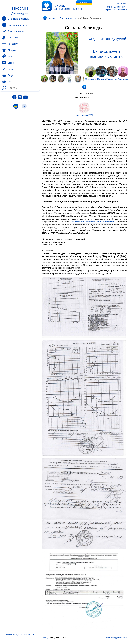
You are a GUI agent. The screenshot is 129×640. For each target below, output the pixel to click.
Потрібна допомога (18, 25)
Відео (11, 63)
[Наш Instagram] (20, 97)
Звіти (10, 69)
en (24, 106)
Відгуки (12, 50)
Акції (10, 75)
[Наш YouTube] (25, 97)
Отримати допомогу (18, 19)
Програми (13, 37)
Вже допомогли (68, 18)
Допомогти (84, 2)
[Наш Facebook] (14, 97)
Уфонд (52, 18)
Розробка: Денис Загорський (19, 634)
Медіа (11, 56)
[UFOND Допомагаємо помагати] (47, 6)
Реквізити (13, 44)
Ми (9, 81)
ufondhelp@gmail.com (116, 637)
